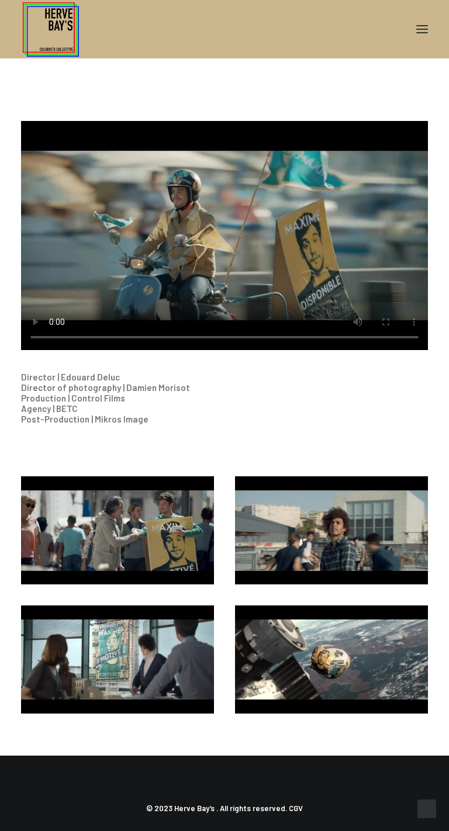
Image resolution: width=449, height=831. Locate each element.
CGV (296, 808)
